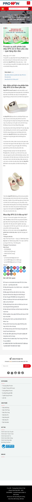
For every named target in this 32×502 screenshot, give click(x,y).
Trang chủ (10, 15)
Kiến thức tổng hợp (19, 15)
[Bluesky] (17, 270)
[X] (8, 267)
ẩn (12, 72)
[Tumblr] (11, 270)
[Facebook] (4, 267)
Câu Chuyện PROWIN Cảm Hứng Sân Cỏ (14, 297)
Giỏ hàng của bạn (5, 442)
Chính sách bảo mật (6, 440)
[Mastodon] (17, 267)
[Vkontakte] (4, 270)
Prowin (8, 488)
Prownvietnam (12, 245)
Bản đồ (3, 454)
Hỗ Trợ (3, 427)
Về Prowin (4, 381)
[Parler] (8, 274)
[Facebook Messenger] (24, 270)
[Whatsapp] (20, 267)
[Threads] (24, 267)
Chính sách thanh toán (7, 433)
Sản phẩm (4, 403)
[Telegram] (14, 270)
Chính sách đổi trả (6, 436)
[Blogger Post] (11, 274)
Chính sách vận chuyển (7, 431)
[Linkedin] (11, 267)
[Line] (4, 274)
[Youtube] (20, 270)
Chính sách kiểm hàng (7, 438)
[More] (14, 274)
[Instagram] (8, 270)
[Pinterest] (14, 267)
